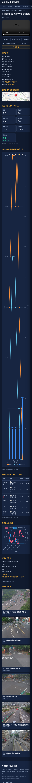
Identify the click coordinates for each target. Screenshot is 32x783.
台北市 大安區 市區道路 (18, 10)
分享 (24, 43)
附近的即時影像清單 (11, 82)
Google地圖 (5, 574)
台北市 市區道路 (6, 10)
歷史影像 (26, 39)
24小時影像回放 (16, 39)
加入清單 (5, 39)
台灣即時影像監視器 (10, 2)
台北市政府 (11, 84)
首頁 (4, 6)
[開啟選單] (28, 2)
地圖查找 (17, 6)
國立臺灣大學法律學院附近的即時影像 (13, 577)
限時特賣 (17, 47)
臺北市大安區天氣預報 (9, 43)
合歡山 (10, 6)
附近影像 (25, 6)
